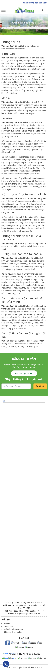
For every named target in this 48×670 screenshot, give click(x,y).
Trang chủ (14, 26)
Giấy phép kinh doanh (13, 629)
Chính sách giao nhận (13, 632)
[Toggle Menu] (3, 10)
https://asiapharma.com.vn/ (28, 613)
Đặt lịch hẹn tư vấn (24, 373)
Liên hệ (7, 623)
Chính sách (8, 626)
